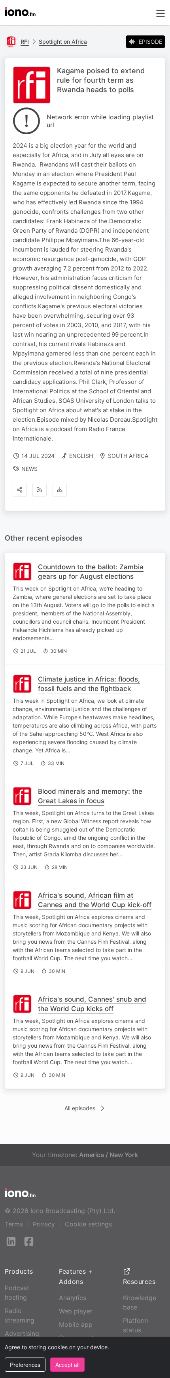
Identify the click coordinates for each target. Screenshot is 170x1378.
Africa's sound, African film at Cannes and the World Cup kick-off (94, 900)
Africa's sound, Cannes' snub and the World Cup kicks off (92, 1004)
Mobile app (76, 1324)
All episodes (79, 1108)
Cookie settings (88, 1224)
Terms (14, 1224)
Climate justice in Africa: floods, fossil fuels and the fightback (89, 684)
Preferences (25, 1365)
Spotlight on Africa (63, 41)
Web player (76, 1311)
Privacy (44, 1224)
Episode (150, 41)
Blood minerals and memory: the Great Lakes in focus (90, 796)
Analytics (72, 1298)
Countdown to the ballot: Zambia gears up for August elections (91, 571)
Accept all (67, 1365)
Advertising (22, 1333)
